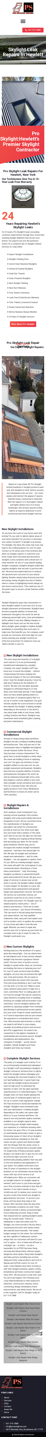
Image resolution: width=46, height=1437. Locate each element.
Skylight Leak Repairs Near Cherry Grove (23, 1304)
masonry (28, 1284)
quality (6, 789)
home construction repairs (29, 1272)
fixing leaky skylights (33, 1254)
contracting (9, 1286)
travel (35, 1284)
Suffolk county (20, 1263)
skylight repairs (32, 862)
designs (30, 565)
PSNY (21, 1248)
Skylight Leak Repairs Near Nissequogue (23, 1346)
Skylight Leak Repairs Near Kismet (23, 1315)
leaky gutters (13, 1257)
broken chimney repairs (30, 1251)
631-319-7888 (10, 1295)
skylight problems (20, 1269)
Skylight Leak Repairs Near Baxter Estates (23, 1323)
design (37, 583)
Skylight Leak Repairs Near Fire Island (23, 1319)
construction (18, 1284)
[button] (23, 21)
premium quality (25, 1118)
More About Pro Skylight (23, 324)
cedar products (24, 1260)
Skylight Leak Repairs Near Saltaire (23, 1342)
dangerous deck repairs (14, 1254)
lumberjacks (26, 1286)
